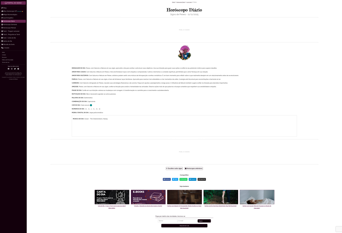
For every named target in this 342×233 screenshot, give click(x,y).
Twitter (175, 179)
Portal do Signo (14, 3)
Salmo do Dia (7, 41)
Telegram (193, 179)
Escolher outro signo (175, 168)
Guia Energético (8, 18)
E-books (6, 48)
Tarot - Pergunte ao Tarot (11, 34)
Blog (4, 8)
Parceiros (4, 57)
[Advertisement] (184, 29)
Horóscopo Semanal (10, 24)
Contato (4, 55)
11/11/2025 (189, 2)
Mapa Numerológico (10, 14)
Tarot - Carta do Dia (9, 38)
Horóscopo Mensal (9, 28)
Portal (173, 2)
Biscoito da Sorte (9, 44)
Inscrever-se (184, 226)
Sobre (3, 52)
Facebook (167, 179)
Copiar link (202, 179)
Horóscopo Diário (9, 21)
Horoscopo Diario (180, 2)
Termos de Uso (5, 62)
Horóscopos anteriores (194, 168)
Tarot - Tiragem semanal (11, 31)
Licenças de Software (13, 79)
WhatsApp (184, 179)
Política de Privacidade (7, 59)
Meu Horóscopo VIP (13, 11)
